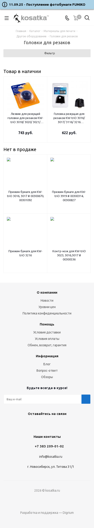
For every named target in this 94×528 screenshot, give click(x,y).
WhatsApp (57, 424)
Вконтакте (34, 424)
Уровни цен (47, 307)
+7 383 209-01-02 (49, 446)
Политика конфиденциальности (47, 313)
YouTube (45, 424)
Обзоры (47, 377)
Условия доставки (47, 332)
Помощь (47, 324)
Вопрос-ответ (47, 370)
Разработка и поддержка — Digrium (47, 512)
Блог (47, 364)
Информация (47, 356)
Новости (47, 300)
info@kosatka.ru (50, 456)
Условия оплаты (47, 339)
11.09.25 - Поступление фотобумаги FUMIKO (47, 4)
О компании (47, 292)
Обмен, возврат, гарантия (47, 345)
